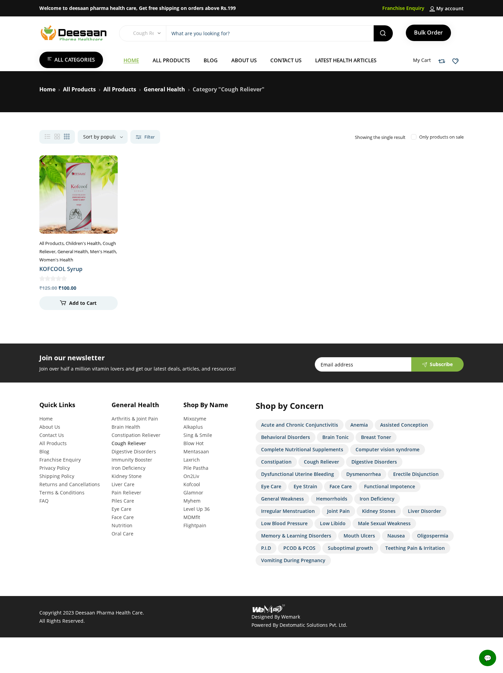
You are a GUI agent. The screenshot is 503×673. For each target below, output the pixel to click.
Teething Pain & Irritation (415, 548)
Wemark (290, 616)
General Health (164, 89)
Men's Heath (103, 251)
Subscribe (441, 364)
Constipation (276, 461)
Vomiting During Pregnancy (293, 560)
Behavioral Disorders (285, 437)
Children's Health (83, 243)
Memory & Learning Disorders (296, 535)
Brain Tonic (335, 437)
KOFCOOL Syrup (60, 269)
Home (47, 89)
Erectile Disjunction (416, 474)
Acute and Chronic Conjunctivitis (299, 425)
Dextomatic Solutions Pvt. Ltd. (313, 625)
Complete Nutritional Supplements (302, 449)
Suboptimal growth (350, 548)
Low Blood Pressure (284, 523)
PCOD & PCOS (299, 548)
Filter (149, 137)
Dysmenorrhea (363, 474)
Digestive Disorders (374, 461)
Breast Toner (376, 437)
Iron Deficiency (377, 498)
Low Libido (333, 523)
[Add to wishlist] (106, 166)
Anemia (359, 425)
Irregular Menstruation (288, 511)
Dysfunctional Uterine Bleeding (297, 474)
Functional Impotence (389, 486)
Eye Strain (305, 486)
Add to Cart (82, 303)
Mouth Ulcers (359, 535)
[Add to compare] (106, 179)
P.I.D (266, 548)
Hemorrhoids (331, 498)
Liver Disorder (424, 511)
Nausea (396, 535)
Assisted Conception (404, 425)
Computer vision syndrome (388, 449)
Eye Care (271, 486)
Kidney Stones (379, 511)
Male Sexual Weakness (384, 523)
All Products (79, 89)
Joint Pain (338, 511)
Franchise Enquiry (403, 8)
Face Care (341, 486)
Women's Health (56, 260)
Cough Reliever (321, 461)
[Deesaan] (73, 32)
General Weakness (282, 498)
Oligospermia (432, 535)
